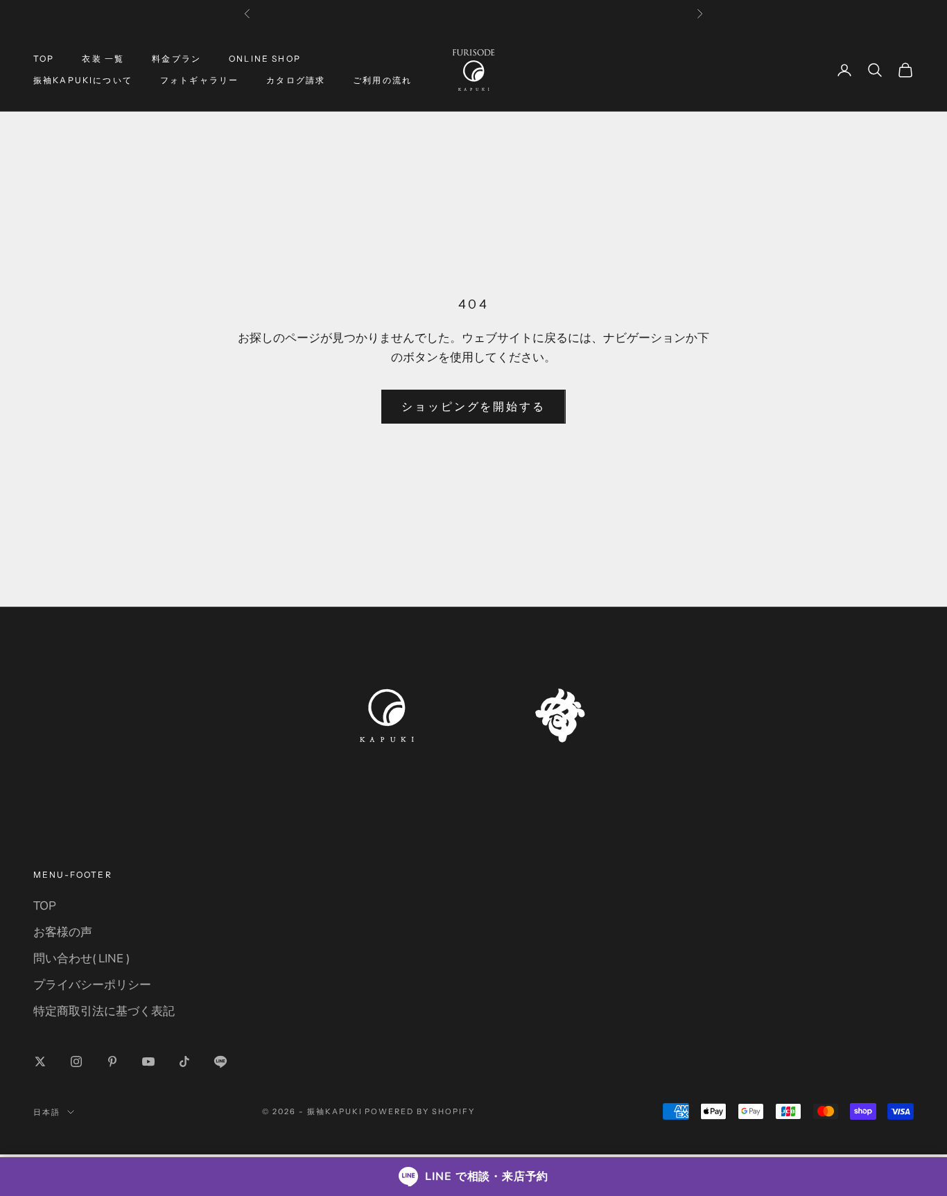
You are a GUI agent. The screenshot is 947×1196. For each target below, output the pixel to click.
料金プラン (176, 58)
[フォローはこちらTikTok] (184, 1061)
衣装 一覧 (103, 58)
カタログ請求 (295, 80)
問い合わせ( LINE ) (81, 959)
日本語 (46, 1112)
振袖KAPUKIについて (82, 80)
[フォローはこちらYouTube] (148, 1061)
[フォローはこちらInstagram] (76, 1061)
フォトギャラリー (199, 80)
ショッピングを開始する (473, 407)
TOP (43, 58)
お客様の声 (62, 932)
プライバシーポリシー (92, 985)
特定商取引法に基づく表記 (104, 1011)
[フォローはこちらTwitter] (40, 1061)
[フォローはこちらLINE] (220, 1061)
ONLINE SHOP (265, 58)
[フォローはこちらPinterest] (112, 1061)
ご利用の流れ (382, 80)
